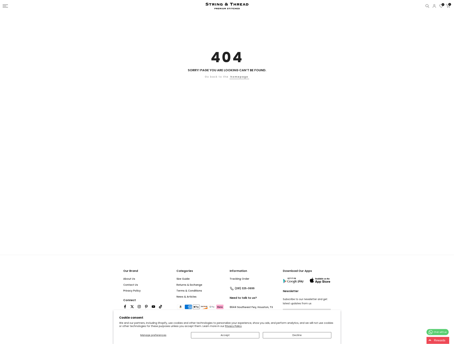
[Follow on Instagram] (139, 306)
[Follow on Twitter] (132, 306)
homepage (239, 77)
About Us (129, 278)
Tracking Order (239, 278)
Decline (297, 335)
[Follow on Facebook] (125, 306)
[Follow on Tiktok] (160, 306)
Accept (225, 335)
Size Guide (183, 278)
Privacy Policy (233, 326)
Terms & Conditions (189, 290)
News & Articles (186, 296)
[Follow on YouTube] (153, 306)
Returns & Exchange (189, 284)
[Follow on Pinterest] (146, 306)
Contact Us (130, 284)
